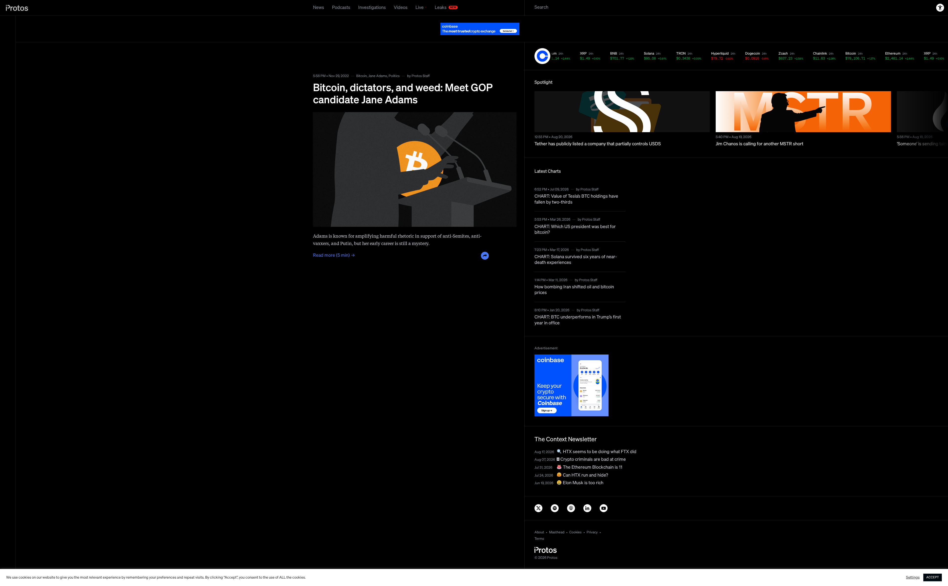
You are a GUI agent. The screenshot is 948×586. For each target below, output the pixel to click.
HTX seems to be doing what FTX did (599, 452)
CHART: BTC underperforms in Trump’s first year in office (577, 320)
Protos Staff (421, 76)
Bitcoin (361, 76)
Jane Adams (377, 76)
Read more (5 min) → (334, 255)
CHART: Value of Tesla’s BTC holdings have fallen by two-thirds (576, 199)
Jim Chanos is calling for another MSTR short (759, 144)
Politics (394, 76)
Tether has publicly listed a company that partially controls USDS (597, 144)
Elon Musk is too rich (582, 483)
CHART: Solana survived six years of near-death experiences (575, 260)
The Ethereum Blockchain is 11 (592, 467)
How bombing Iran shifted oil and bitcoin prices (574, 290)
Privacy (592, 532)
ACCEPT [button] (932, 577)
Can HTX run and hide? (585, 475)
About (539, 532)
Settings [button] (913, 577)
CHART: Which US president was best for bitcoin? (575, 230)
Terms (539, 539)
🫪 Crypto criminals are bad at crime (591, 459)
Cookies (575, 532)
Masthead (556, 532)
